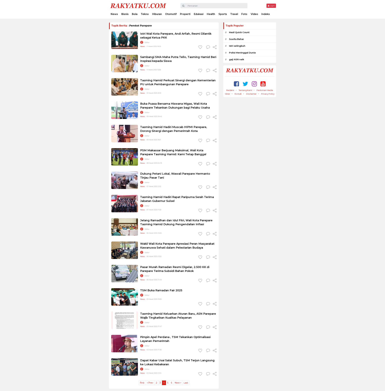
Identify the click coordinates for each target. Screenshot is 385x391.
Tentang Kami (245, 90)
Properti (185, 14)
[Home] (138, 5)
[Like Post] (200, 47)
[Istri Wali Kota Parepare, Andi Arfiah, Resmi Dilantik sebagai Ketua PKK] (124, 40)
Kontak (238, 94)
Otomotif (171, 14)
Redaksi (230, 90)
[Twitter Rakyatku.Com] (245, 84)
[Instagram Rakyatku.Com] (254, 84)
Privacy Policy (267, 94)
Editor (147, 42)
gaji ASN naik (236, 59)
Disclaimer (251, 94)
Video (254, 14)
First (142, 382)
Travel (234, 14)
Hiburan (157, 14)
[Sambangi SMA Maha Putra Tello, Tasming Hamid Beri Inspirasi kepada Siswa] (124, 63)
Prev (150, 382)
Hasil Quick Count (239, 32)
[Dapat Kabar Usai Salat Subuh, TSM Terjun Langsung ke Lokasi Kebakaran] (124, 366)
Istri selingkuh (237, 45)
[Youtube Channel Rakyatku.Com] (263, 84)
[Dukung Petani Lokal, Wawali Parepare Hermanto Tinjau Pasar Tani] (124, 180)
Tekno (145, 14)
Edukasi (198, 14)
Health (211, 14)
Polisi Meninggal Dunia (242, 52)
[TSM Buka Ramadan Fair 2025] (124, 296)
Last (186, 382)
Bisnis (125, 14)
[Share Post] (215, 47)
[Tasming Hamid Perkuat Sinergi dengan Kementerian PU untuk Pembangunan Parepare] (124, 86)
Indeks (265, 14)
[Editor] (141, 43)
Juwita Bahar (236, 39)
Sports (223, 14)
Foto (244, 14)
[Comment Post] (208, 47)
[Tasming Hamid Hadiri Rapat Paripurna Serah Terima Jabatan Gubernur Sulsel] (124, 203)
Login (272, 6)
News (114, 14)
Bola (134, 14)
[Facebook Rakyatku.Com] (236, 84)
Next (177, 382)
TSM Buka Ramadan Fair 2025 (161, 290)
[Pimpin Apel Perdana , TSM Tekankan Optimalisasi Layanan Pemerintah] (124, 343)
